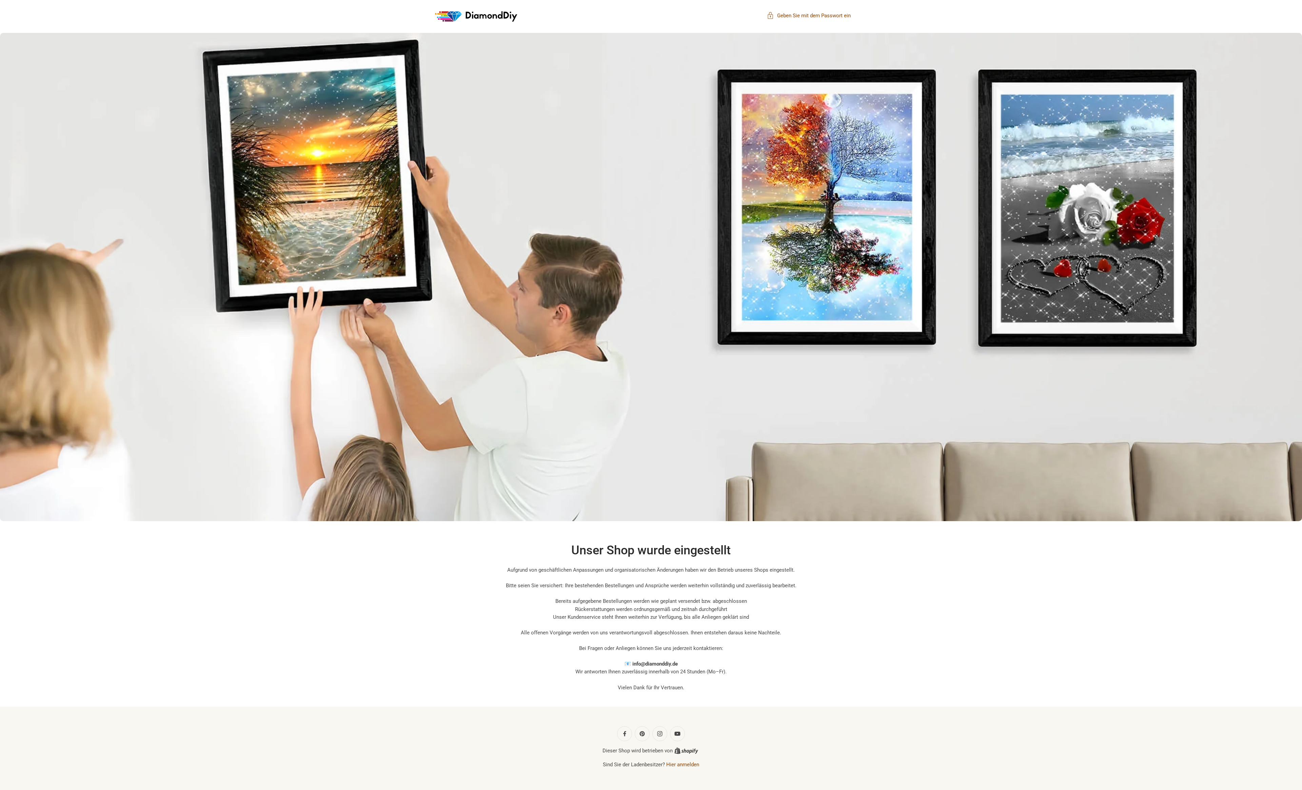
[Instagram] (659, 733)
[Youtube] (677, 733)
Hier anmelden (682, 765)
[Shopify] (686, 750)
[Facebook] (624, 733)
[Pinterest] (642, 733)
